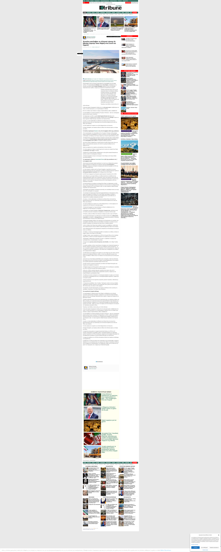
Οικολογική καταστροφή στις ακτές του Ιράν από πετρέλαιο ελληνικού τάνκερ (129, 159)
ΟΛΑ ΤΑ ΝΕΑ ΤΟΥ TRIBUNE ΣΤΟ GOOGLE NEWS (98, 79)
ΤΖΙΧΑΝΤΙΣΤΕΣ (109, 466)
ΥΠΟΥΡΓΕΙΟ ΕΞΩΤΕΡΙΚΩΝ (109, 497)
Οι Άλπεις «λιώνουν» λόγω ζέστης (129, 139)
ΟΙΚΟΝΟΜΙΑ (102, 12)
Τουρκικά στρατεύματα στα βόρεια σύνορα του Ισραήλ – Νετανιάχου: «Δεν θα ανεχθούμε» (112, 493)
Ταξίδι (122, 14)
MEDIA (123, 12)
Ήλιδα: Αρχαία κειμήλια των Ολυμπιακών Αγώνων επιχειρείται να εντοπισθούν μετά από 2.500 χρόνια (129, 512)
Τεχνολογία (126, 14)
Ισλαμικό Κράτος (113, 0)
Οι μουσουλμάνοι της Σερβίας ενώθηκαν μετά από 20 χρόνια (128, 164)
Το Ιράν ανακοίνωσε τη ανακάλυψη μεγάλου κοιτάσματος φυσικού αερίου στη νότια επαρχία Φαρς (109, 449)
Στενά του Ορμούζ (108, 81)
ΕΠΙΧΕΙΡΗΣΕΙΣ (108, 12)
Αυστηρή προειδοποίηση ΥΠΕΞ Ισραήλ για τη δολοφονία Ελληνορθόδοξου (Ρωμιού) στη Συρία (94, 481)
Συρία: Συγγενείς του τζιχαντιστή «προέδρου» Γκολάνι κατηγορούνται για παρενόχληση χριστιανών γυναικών (111, 470)
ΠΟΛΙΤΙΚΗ (89, 12)
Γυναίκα (115, 14)
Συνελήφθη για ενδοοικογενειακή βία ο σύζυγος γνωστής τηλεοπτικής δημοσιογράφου (132, 103)
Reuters (96, 131)
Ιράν (84, 0)
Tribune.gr (86, 528)
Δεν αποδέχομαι (204, 547)
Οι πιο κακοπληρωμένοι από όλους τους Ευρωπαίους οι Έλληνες (128, 135)
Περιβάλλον (131, 14)
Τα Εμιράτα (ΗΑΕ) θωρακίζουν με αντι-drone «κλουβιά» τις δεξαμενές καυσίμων (117, 29)
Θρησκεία (88, 14)
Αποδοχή (195, 547)
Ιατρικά (119, 14)
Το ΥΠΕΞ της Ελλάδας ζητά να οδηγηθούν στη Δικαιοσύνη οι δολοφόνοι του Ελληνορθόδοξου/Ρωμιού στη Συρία (93, 487)
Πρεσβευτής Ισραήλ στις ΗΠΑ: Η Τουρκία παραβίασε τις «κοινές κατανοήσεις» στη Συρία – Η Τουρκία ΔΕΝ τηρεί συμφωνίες (112, 481)
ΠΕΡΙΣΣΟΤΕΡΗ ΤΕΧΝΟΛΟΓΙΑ (126, 206)
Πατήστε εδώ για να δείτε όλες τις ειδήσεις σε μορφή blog (100, 2)
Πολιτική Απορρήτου (86, 460)
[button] (218, 535)
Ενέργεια (120, 0)
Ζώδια (107, 14)
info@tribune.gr (134, 2)
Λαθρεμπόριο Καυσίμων (94, 81)
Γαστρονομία (111, 14)
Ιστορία (92, 14)
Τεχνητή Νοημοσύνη (105, 0)
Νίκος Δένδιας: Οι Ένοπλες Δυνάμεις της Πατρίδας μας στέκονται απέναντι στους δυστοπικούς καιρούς (129, 487)
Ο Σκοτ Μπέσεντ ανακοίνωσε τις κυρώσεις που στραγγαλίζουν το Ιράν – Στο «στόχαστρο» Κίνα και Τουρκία (89, 30)
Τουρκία (92, 0)
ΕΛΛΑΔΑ (93, 12)
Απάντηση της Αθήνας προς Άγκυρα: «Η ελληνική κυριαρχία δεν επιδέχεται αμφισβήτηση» (112, 500)
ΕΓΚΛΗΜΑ (97, 12)
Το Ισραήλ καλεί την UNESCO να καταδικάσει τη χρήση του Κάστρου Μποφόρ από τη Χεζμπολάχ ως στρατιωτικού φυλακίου (129, 517)
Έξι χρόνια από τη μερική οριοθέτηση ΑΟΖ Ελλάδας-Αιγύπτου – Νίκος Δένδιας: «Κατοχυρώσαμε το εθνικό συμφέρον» (111, 523)
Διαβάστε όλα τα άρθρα (92, 368)
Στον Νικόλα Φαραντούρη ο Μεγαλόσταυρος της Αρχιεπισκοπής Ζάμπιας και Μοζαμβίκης (94, 469)
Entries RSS (96, 528)
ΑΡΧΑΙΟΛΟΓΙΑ (127, 497)
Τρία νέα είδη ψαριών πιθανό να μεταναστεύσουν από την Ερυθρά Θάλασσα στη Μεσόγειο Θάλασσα (129, 156)
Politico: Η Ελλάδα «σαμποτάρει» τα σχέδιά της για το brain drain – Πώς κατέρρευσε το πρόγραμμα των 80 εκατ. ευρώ (94, 475)
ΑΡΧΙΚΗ (84, 12)
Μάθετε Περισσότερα (166, 550)
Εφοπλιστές (108, 80)
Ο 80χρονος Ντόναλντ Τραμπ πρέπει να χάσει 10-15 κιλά (132, 85)
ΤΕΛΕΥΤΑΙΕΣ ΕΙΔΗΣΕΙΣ (129, 71)
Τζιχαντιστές (125, 0)
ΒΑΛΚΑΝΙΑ (91, 497)
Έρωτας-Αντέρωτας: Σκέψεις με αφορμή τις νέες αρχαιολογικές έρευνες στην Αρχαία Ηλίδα (130, 500)
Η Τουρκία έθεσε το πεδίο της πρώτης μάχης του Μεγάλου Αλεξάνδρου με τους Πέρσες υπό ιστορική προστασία (129, 523)
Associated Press (99, 159)
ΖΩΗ (131, 12)
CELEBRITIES (118, 12)
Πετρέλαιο (103, 81)
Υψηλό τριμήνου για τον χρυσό (128, 116)
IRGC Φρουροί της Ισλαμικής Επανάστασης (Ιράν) (98, 80)
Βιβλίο (104, 14)
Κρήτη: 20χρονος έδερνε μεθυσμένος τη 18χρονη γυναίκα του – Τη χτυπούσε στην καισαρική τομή (131, 97)
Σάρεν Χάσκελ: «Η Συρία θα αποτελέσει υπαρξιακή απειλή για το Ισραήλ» (111, 486)
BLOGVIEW (135, 12)
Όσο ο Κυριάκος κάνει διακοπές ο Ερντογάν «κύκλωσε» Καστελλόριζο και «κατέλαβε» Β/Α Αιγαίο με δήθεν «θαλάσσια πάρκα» (112, 517)
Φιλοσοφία (96, 14)
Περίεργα (84, 14)
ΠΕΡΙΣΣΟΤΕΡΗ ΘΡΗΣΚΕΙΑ (126, 179)
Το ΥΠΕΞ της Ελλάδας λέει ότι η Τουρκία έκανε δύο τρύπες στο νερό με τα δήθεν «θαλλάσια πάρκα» (112, 512)
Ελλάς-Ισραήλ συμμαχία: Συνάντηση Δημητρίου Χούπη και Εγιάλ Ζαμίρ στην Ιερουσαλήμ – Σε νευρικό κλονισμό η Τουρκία (129, 481)
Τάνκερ (112, 81)
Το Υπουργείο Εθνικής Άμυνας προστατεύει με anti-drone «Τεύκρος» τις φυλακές (130, 475)
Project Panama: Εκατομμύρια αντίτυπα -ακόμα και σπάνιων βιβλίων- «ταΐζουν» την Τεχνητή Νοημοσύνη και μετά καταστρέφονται (132, 81)
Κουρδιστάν (97, 0)
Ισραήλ (87, 0)
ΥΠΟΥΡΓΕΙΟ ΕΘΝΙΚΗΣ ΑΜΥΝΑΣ (127, 466)
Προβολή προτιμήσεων (214, 547)
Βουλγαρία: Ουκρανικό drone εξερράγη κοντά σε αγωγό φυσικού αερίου (93, 522)
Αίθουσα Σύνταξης (91, 36)
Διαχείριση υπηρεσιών (194, 544)
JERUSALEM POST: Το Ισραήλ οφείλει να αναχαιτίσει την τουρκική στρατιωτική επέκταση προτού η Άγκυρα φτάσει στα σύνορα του (112, 476)
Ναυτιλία (99, 81)
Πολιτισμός (100, 14)
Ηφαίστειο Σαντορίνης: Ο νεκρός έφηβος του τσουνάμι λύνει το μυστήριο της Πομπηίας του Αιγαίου (130, 506)
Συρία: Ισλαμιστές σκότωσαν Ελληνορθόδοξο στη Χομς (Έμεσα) (94, 491)
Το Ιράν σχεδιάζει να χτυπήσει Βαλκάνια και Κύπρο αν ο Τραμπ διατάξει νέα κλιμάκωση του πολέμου (94, 512)
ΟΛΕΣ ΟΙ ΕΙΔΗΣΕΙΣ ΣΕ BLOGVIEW (130, 113)
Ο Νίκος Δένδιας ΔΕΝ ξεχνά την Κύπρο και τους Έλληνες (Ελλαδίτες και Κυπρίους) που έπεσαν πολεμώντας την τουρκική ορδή (130, 493)
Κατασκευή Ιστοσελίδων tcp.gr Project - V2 (89, 529)
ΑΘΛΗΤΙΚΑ (127, 12)
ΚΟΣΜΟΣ (113, 12)
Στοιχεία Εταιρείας (92, 460)
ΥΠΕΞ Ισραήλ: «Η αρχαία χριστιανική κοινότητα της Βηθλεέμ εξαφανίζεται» (129, 183)
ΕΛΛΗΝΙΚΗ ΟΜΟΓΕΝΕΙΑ (91, 466)
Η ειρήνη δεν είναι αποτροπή (94, 504)
